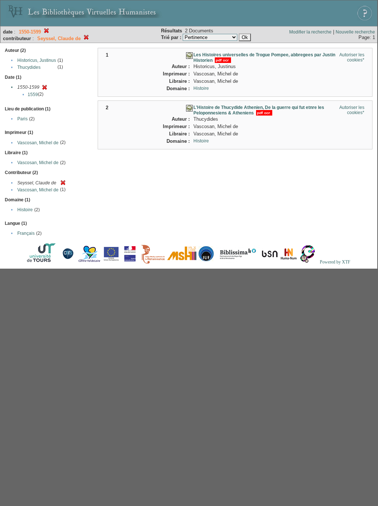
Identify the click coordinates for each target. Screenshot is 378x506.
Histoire (25, 209)
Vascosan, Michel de (38, 142)
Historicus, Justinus (36, 60)
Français (26, 233)
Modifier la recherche (310, 32)
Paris (22, 118)
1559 (33, 94)
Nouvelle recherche (355, 32)
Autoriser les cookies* (351, 57)
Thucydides (29, 67)
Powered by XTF (335, 262)
